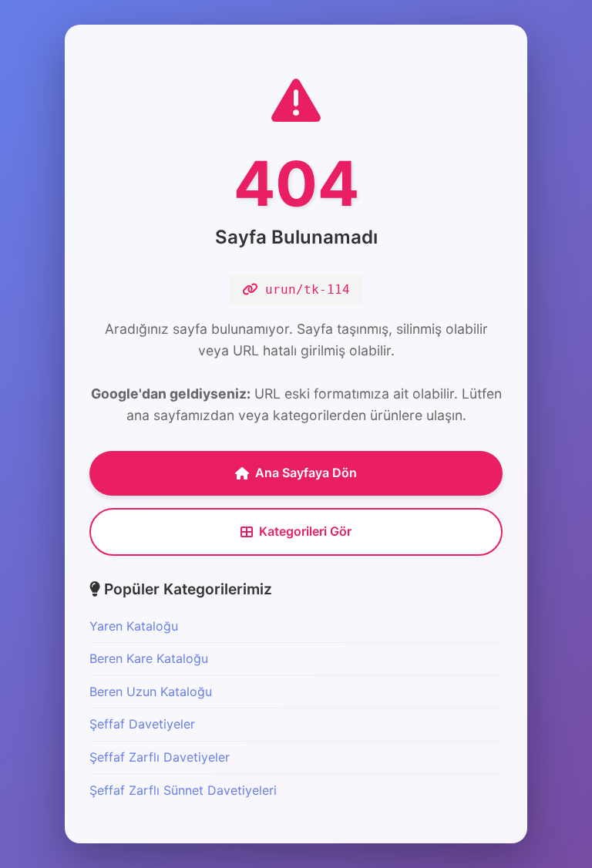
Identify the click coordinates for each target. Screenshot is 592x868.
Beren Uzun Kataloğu (150, 691)
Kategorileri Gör (305, 531)
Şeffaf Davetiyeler (142, 724)
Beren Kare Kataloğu (148, 658)
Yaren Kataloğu (133, 626)
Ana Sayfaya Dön (306, 472)
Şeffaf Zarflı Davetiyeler (159, 757)
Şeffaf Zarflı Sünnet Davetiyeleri (183, 790)
